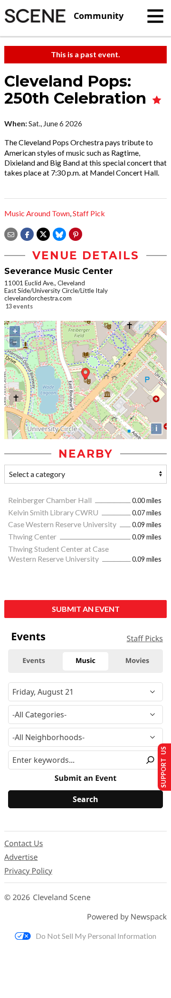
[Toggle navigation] (155, 16)
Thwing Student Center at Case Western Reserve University (58, 553)
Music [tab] (85, 660)
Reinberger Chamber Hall (50, 499)
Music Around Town (37, 213)
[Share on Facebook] (27, 233)
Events (28, 636)
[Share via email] (11, 233)
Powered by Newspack (127, 917)
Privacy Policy (28, 871)
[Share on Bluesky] (59, 233)
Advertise (21, 857)
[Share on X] (43, 233)
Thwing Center (33, 536)
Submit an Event (86, 608)
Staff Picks (145, 638)
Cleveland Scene (62, 897)
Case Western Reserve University (63, 524)
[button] (75, 233)
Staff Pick (89, 213)
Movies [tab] (137, 660)
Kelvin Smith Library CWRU (54, 512)
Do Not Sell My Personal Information (96, 935)
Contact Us (23, 843)
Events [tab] (33, 660)
